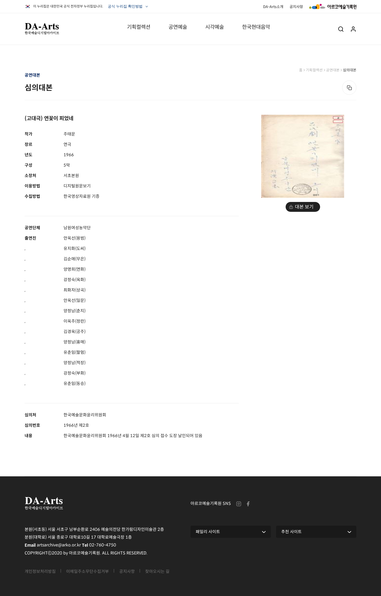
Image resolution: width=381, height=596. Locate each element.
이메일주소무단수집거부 (87, 571)
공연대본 (333, 70)
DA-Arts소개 (273, 6)
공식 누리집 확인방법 (126, 7)
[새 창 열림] (238, 503)
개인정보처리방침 (40, 571)
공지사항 (296, 6)
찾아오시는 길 (157, 571)
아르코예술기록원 (332, 6)
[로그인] (353, 29)
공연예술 (177, 27)
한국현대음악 (256, 27)
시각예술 (214, 27)
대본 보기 (304, 207)
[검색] (341, 29)
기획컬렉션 (138, 27)
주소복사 (349, 87)
